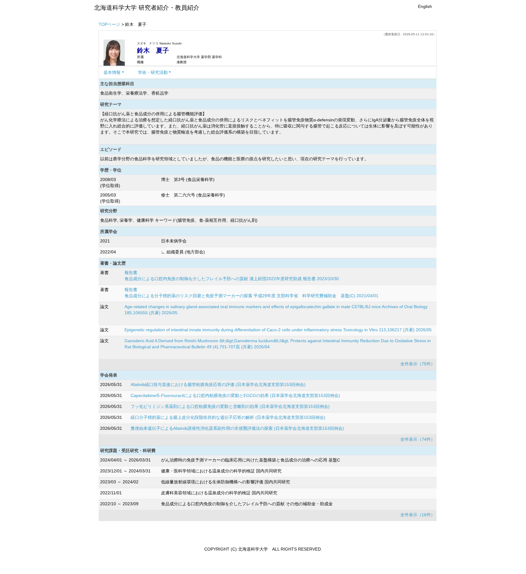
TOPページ (109, 24)
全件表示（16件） (417, 514)
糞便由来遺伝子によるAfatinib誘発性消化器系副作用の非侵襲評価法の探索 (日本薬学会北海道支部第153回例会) (237, 428)
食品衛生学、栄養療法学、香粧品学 (134, 93)
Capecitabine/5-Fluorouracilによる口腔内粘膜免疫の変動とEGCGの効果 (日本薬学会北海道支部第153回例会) (235, 395)
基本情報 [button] (112, 72)
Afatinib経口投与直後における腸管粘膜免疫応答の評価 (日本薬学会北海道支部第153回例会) (218, 384)
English (425, 6)
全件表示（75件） (417, 363)
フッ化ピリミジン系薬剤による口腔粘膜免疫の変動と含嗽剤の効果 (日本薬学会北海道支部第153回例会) (230, 406)
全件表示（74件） (417, 439)
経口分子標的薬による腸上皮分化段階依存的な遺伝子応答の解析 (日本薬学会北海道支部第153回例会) (228, 417)
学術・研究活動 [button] (153, 72)
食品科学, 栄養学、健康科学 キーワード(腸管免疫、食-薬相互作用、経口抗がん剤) (179, 220)
